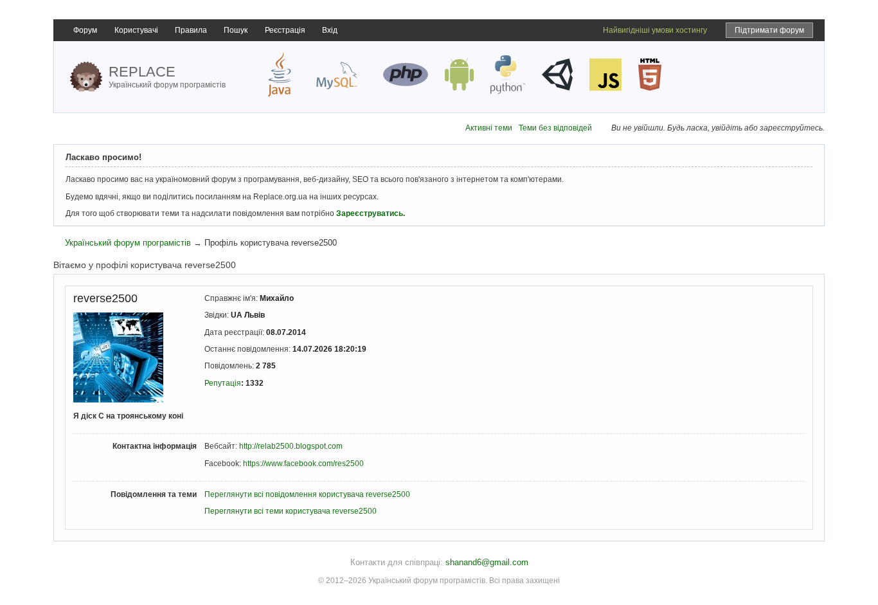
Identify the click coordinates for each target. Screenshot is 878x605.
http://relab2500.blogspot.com (291, 446)
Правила (191, 30)
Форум (85, 30)
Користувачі (136, 30)
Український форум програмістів (128, 243)
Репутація (222, 383)
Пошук (235, 30)
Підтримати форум (769, 30)
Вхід (329, 30)
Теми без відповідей (555, 127)
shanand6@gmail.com (486, 562)
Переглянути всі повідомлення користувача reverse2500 (307, 494)
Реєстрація (285, 30)
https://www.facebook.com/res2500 (303, 463)
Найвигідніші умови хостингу (655, 30)
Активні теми (488, 127)
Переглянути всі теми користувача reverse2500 (290, 511)
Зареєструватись (369, 213)
